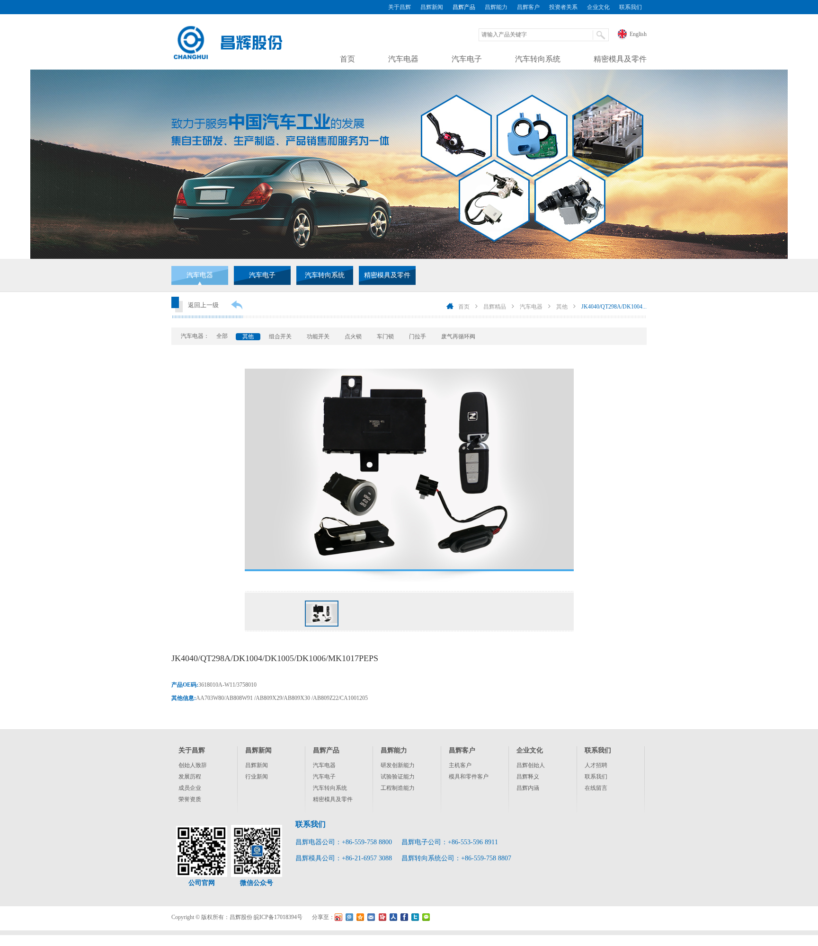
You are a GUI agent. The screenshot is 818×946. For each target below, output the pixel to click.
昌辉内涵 (527, 788)
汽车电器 (403, 59)
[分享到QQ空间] (360, 917)
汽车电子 (467, 59)
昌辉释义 (527, 776)
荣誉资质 (189, 799)
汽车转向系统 (537, 59)
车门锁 (385, 336)
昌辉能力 (496, 7)
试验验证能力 (398, 776)
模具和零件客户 (469, 776)
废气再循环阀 (458, 336)
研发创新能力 (398, 765)
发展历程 (189, 776)
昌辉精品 (494, 306)
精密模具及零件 (620, 59)
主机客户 (460, 765)
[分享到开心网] (382, 917)
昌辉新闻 (431, 7)
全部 (222, 336)
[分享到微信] (426, 917)
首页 (347, 59)
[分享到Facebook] (404, 917)
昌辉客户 (528, 7)
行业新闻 (256, 776)
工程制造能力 (398, 788)
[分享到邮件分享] (371, 917)
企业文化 (598, 7)
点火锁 (353, 336)
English (638, 34)
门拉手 (417, 336)
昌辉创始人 (530, 765)
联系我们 (630, 7)
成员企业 (189, 788)
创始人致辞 (192, 765)
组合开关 (280, 336)
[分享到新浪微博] (339, 917)
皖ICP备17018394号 (278, 917)
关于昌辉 (399, 7)
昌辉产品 (464, 7)
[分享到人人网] (393, 917)
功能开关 (318, 336)
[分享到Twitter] (415, 917)
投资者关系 (563, 7)
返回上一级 (203, 305)
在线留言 (596, 788)
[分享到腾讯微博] (350, 917)
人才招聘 (596, 765)
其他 (562, 306)
